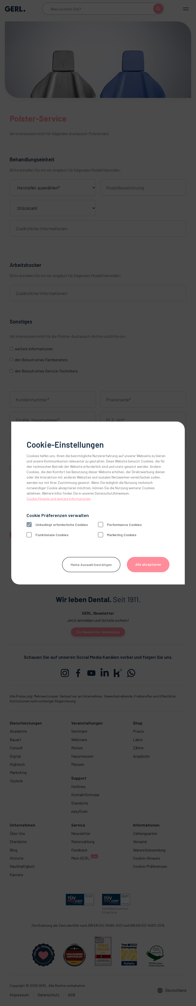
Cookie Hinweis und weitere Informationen (59, 498)
